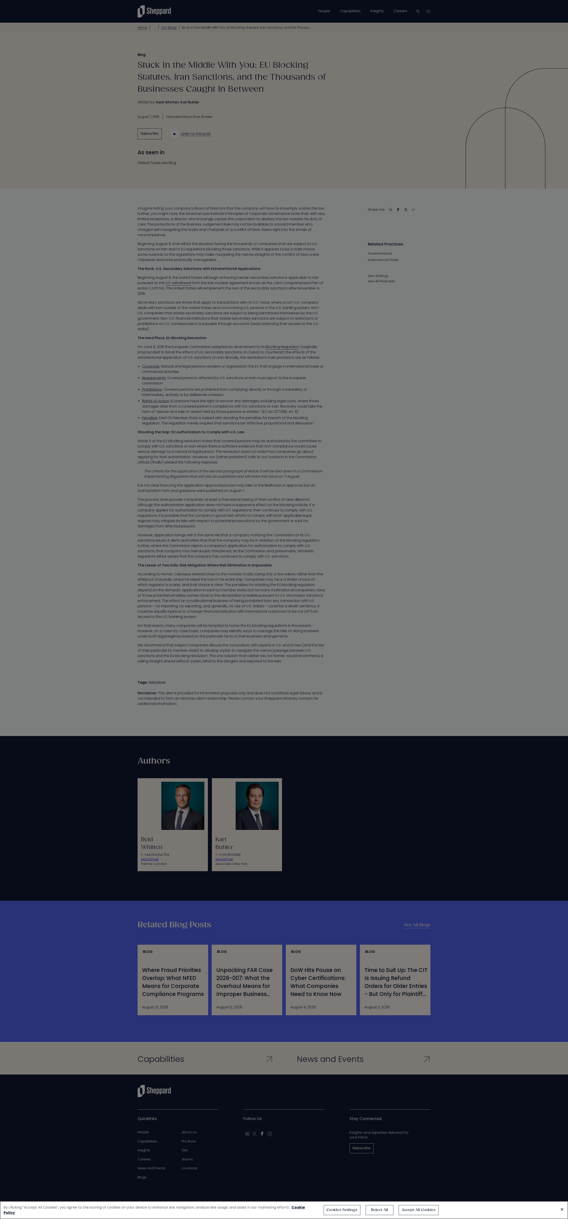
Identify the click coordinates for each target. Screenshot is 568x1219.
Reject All (379, 1210)
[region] (284, 1210)
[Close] (562, 1209)
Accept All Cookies (419, 1210)
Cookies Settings (342, 1210)
